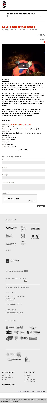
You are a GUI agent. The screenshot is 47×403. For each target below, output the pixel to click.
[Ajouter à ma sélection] (44, 42)
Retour (42, 39)
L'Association (29, 372)
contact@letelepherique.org (14, 304)
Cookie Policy (16, 401)
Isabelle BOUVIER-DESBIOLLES (20, 124)
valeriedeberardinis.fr (28, 391)
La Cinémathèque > (14, 29)
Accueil (4, 29)
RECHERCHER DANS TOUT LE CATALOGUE (20, 14)
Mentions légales (11, 310)
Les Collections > (25, 29)
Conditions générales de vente (14, 312)
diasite (43, 391)
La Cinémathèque (8, 372)
